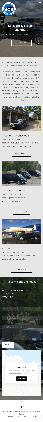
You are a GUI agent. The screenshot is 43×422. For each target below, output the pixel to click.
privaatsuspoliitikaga (15, 373)
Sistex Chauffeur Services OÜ (15, 290)
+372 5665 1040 (8, 297)
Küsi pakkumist (21, 43)
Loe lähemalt (21, 154)
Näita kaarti (22, 379)
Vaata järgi (21, 212)
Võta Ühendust (21, 270)
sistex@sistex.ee (9, 294)
